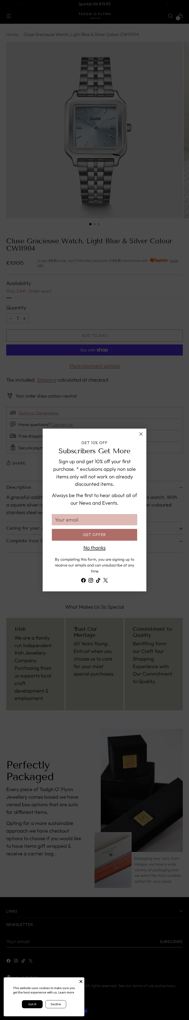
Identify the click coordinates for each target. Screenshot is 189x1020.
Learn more (66, 992)
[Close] (141, 434)
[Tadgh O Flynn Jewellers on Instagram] (91, 581)
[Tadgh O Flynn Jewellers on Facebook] (83, 581)
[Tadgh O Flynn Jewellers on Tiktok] (98, 581)
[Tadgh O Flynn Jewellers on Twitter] (105, 581)
